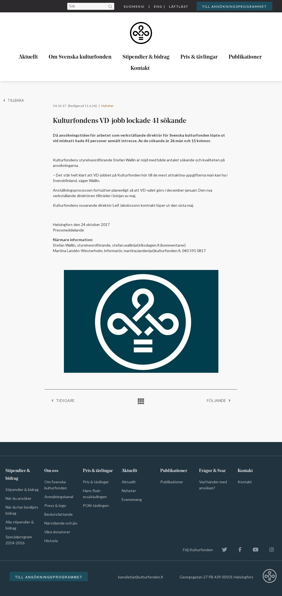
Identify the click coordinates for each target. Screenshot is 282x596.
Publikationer (245, 57)
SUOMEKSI (134, 6)
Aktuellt (28, 57)
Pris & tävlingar (199, 57)
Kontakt (140, 68)
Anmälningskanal (58, 496)
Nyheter (107, 106)
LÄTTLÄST (178, 6)
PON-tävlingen (96, 505)
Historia (51, 540)
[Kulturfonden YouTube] (252, 549)
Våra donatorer (57, 531)
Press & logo (55, 505)
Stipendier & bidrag (146, 57)
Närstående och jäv (60, 523)
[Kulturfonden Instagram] (268, 549)
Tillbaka (14, 100)
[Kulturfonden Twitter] (222, 549)
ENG (158, 6)
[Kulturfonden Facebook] (237, 549)
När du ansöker (18, 498)
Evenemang (132, 499)
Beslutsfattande (58, 514)
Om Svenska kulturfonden (80, 57)
